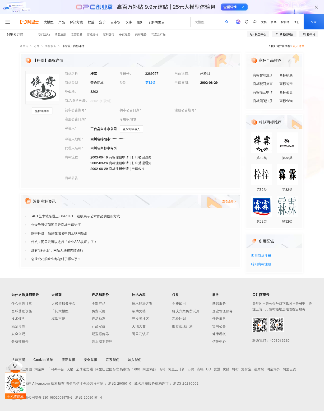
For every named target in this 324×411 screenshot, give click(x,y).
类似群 (70, 91)
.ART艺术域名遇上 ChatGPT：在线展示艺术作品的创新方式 (75, 216)
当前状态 (181, 73)
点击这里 (298, 46)
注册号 (125, 73)
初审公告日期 (129, 109)
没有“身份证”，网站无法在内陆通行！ (59, 250)
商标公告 (71, 177)
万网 (36, 46)
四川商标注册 (261, 255)
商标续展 (286, 75)
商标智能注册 (263, 75)
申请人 (70, 128)
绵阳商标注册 (261, 264)
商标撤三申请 (263, 92)
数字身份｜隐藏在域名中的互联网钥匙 (59, 233)
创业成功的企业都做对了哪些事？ (56, 258)
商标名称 (71, 73)
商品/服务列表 (75, 100)
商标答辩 (286, 83)
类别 (123, 82)
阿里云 (24, 46)
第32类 (150, 82)
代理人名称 (73, 147)
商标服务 (50, 46)
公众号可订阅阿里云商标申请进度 (56, 224)
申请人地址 (73, 138)
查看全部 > (229, 201)
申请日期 (181, 82)
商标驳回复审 (263, 83)
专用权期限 (128, 119)
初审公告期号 (75, 109)
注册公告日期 (75, 119)
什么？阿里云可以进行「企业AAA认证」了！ (64, 241)
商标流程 (71, 156)
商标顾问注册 (263, 100)
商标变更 (286, 92)
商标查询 (286, 100)
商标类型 (71, 82)
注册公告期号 (184, 109)
